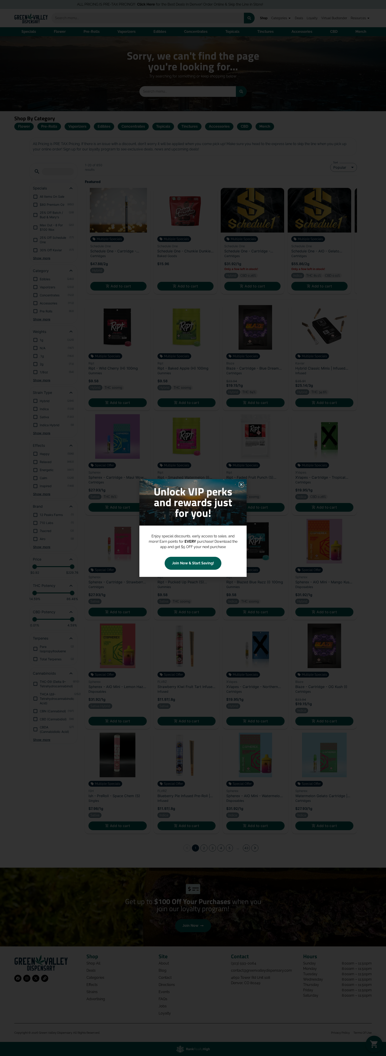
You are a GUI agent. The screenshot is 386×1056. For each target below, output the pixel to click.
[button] (241, 484)
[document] (193, 528)
